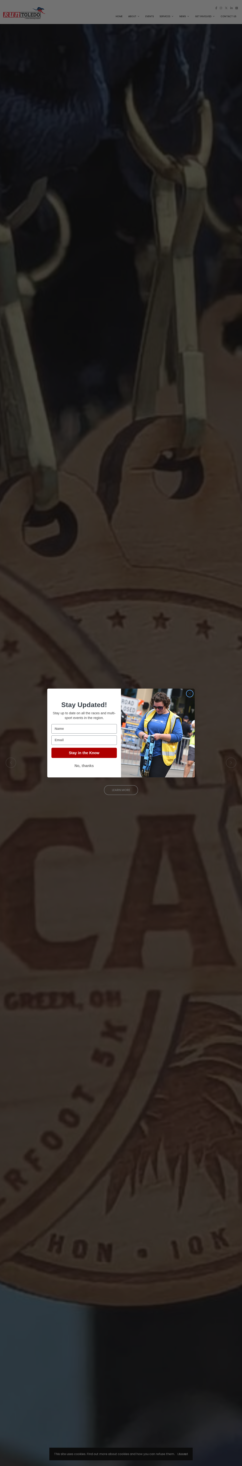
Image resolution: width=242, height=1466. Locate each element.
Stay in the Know (84, 753)
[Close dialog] (189, 693)
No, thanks (84, 766)
